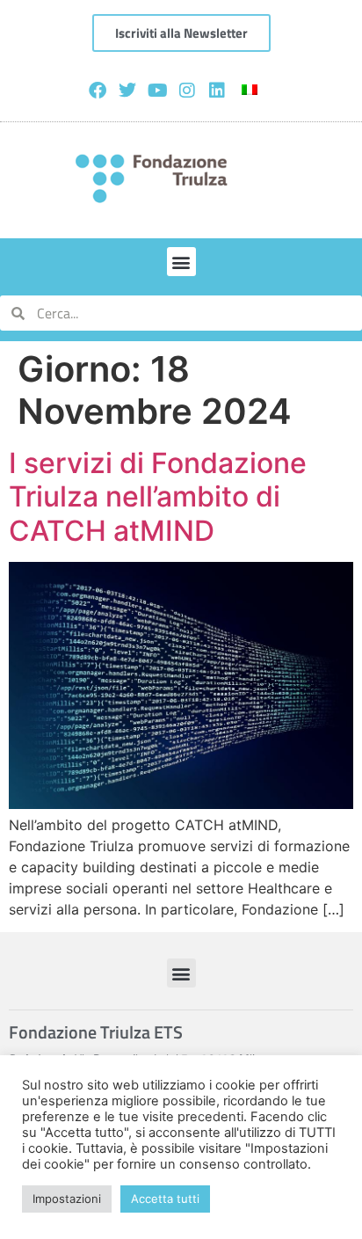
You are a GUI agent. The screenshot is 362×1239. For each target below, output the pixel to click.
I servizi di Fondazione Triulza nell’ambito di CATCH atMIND (158, 497)
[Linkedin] (217, 90)
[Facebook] (97, 90)
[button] (181, 261)
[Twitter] (127, 90)
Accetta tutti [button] (165, 1199)
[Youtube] (157, 90)
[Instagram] (187, 90)
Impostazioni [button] (67, 1199)
